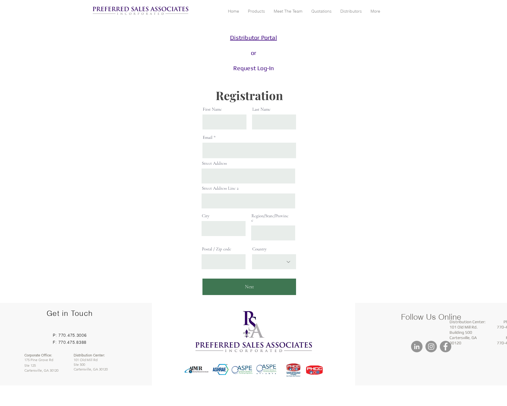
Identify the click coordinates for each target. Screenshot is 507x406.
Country (259, 249)
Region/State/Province (269, 218)
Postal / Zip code (216, 249)
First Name (212, 109)
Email (207, 137)
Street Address (214, 163)
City (205, 216)
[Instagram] (431, 346)
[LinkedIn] (416, 346)
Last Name (261, 109)
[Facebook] (445, 346)
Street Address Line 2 (220, 188)
